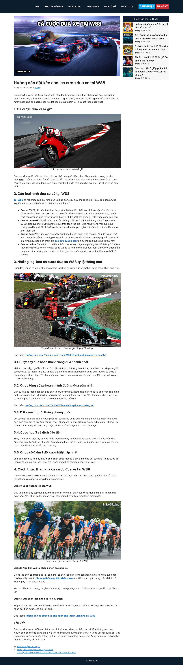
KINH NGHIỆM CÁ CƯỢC (28, 646)
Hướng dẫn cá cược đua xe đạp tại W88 (35, 649)
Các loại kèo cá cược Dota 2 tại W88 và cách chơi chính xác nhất (46, 652)
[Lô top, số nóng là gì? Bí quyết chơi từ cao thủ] (128, 28)
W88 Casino (74, 6)
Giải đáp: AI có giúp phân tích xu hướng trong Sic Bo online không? (151, 71)
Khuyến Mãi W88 (54, 6)
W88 (37, 6)
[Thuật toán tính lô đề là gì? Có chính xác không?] (128, 61)
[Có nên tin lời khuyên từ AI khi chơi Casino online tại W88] (128, 39)
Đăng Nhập (147, 6)
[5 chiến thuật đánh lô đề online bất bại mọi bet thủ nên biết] (128, 50)
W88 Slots (127, 6)
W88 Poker (93, 6)
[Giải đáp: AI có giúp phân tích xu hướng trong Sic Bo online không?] (128, 72)
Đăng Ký (162, 6)
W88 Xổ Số (110, 6)
